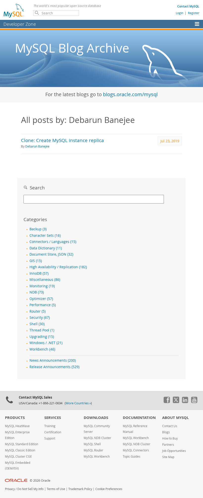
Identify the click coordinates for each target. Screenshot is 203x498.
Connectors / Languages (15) (52, 241)
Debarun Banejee (37, 146)
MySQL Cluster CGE (18, 456)
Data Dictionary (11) (45, 248)
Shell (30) (37, 324)
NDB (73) (36, 292)
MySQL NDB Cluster (97, 438)
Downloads (96, 417)
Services (52, 417)
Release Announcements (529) (54, 367)
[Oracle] (16, 480)
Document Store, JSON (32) (51, 254)
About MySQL (175, 417)
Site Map (168, 457)
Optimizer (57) (41, 298)
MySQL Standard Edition (21, 444)
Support (49, 438)
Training (49, 426)
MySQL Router (93, 450)
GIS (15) (35, 261)
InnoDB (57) (39, 273)
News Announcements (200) (52, 360)
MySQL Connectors (136, 450)
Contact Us (169, 426)
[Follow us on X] (176, 402)
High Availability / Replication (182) (58, 267)
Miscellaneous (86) (44, 279)
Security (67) (39, 317)
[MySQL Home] (14, 10)
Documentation (139, 417)
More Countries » (78, 403)
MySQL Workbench (97, 456)
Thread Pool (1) (41, 330)
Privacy (10, 489)
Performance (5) (42, 305)
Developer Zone (19, 24)
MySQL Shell (92, 444)
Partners (168, 444)
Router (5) (37, 311)
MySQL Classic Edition (20, 450)
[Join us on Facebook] (167, 402)
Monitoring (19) (42, 286)
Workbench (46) (42, 349)
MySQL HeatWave (17, 426)
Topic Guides (131, 456)
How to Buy (170, 438)
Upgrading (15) (41, 336)
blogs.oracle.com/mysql (130, 94)
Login (179, 13)
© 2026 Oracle (40, 480)
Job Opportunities (174, 451)
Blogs (166, 432)
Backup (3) (38, 229)
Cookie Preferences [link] (108, 489)
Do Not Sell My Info (30, 489)
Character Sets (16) (45, 235)
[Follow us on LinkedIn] (185, 402)
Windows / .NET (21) (45, 343)
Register (193, 13)
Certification (52, 432)
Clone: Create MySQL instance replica (62, 140)
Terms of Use (56, 489)
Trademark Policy (80, 489)
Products (15, 417)
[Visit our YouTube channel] (194, 402)
